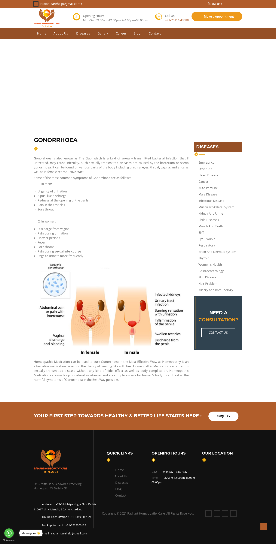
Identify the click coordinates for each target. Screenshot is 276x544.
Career (121, 33)
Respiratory (206, 245)
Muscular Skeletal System (216, 207)
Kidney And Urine (210, 213)
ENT (201, 233)
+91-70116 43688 (177, 20)
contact (155, 33)
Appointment (219, 16)
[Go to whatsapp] (9, 533)
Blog (118, 489)
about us (61, 33)
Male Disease (207, 194)
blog (138, 33)
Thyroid (203, 258)
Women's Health (210, 264)
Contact (121, 495)
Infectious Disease (211, 201)
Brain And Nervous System (217, 252)
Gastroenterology (211, 271)
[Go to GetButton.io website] (9, 540)
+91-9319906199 (76, 525)
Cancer (203, 182)
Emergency (206, 162)
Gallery (103, 33)
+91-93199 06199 (80, 517)
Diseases (83, 33)
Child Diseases (208, 220)
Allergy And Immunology (215, 290)
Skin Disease (207, 277)
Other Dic (205, 169)
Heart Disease (208, 175)
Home (41, 33)
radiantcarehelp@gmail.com (64, 533)
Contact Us (218, 333)
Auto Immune (208, 188)
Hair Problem (207, 284)
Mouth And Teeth (210, 226)
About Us (121, 476)
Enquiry (223, 416)
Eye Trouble (206, 239)
